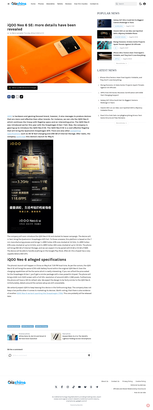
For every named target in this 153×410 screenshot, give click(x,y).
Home (33, 4)
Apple (117, 59)
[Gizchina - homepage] (19, 4)
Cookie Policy (141, 381)
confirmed (21, 136)
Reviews (68, 4)
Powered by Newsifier (76, 405)
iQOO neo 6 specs (27, 326)
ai (115, 48)
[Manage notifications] (148, 405)
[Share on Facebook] (9, 96)
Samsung (119, 26)
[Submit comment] (88, 355)
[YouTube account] (79, 387)
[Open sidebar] (8, 4)
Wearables (50, 4)
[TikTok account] (73, 387)
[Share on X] (13, 96)
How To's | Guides (81, 4)
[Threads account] (91, 387)
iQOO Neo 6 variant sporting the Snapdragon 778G (40, 293)
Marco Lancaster (18, 33)
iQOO (9, 116)
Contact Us (94, 4)
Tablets (60, 4)
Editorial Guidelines (138, 385)
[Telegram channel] (97, 387)
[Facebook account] (62, 387)
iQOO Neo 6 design (41, 326)
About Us (104, 381)
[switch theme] (140, 3)
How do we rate (140, 392)
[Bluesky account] (85, 387)
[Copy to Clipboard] (21, 96)
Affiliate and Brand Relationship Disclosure (129, 389)
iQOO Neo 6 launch (13, 326)
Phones (41, 4)
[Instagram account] (68, 387)
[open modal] (144, 4)
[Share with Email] (17, 96)
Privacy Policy (127, 381)
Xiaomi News (120, 37)
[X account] (56, 387)
